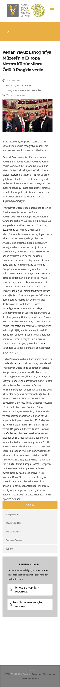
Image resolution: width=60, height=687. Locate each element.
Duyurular (12, 514)
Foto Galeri (13, 531)
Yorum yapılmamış (15, 95)
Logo (9, 548)
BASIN (30, 505)
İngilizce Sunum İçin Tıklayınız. (27, 604)
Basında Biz (13, 523)
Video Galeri (14, 540)
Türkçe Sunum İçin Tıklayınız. (26, 589)
